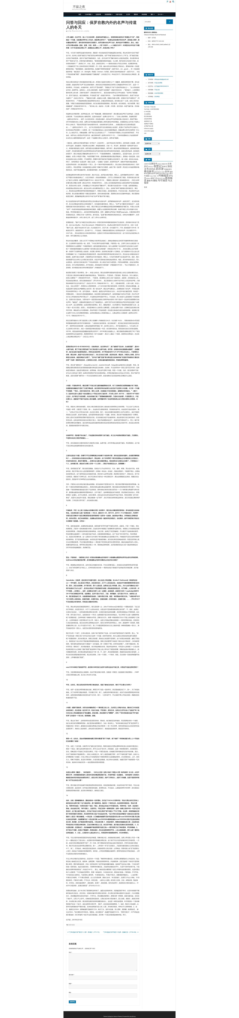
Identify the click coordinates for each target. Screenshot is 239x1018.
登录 (145, 187)
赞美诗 (136, 14)
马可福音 (162, 180)
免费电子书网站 (148, 123)
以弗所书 (146, 164)
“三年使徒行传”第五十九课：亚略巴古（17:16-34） (120, 932)
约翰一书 (155, 176)
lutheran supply (148, 128)
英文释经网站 (148, 116)
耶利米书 (148, 178)
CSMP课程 (88, 14)
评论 (70, 952)
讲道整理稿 (108, 14)
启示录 (160, 168)
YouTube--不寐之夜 (150, 107)
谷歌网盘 (157, 96)
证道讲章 (98, 14)
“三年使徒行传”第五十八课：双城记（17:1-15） (84, 932)
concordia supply (149, 131)
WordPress (133, 1016)
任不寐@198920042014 (161, 86)
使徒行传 (164, 164)
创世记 (158, 166)
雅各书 (150, 180)
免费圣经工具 (148, 121)
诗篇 (164, 178)
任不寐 (69, 31)
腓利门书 (154, 178)
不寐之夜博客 (158, 83)
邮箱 (70, 983)
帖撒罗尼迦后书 (157, 171)
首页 (80, 14)
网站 (70, 992)
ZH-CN (160, 14)
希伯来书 (149, 171)
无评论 (87, 31)
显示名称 (71, 974)
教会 (164, 173)
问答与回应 (119, 14)
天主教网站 (147, 114)
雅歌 (155, 180)
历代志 (152, 169)
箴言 (148, 176)
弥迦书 (163, 171)
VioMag (109, 1016)
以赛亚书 (153, 164)
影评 (167, 171)
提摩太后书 (159, 173)
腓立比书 (159, 178)
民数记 (167, 173)
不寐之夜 (79, 6)
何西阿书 (159, 164)
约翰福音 (164, 175)
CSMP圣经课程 (158, 93)
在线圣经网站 (148, 119)
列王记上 (150, 166)
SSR (145, 133)
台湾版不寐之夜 (148, 126)
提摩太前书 (151, 173)
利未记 (164, 166)
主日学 (128, 14)
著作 (152, 14)
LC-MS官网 (147, 111)
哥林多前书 (168, 169)
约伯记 (151, 176)
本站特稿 (144, 14)
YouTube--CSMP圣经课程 (151, 109)
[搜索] (169, 21)
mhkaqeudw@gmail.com (161, 79)
